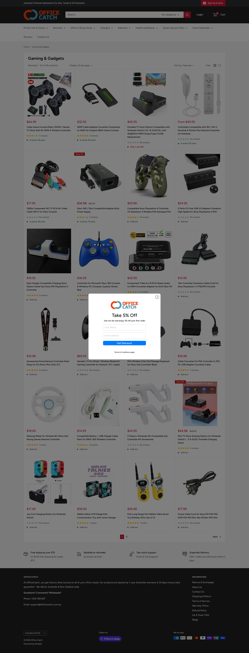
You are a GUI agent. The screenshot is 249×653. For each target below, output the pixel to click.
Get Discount (124, 343)
